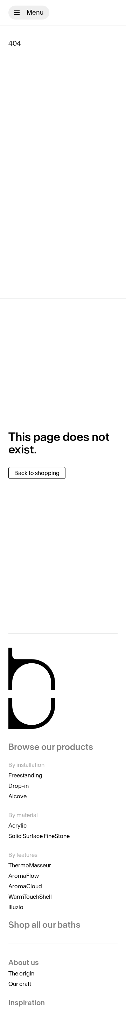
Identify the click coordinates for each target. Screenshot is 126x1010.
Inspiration (26, 1002)
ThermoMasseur (29, 865)
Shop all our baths (44, 924)
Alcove (17, 796)
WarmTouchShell (30, 896)
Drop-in (18, 785)
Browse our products (50, 747)
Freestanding (25, 775)
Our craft (19, 983)
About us (23, 962)
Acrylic (17, 825)
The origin (21, 973)
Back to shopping (36, 472)
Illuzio (15, 907)
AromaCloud (25, 886)
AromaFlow (23, 875)
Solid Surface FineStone (39, 835)
